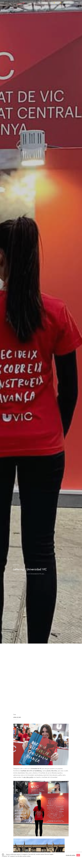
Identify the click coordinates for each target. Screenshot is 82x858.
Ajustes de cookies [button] (70, 855)
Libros (50, 3)
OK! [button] (78, 855)
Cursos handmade (31, 3)
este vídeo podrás (28, 777)
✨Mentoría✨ (57, 3)
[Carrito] (81, 3)
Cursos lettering (42, 3)
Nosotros (65, 3)
